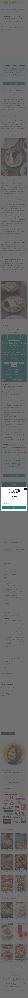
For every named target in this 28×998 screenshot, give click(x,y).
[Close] (25, 489)
